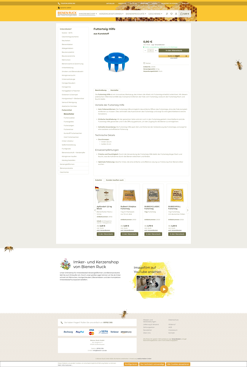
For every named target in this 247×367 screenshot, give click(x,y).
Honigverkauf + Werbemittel (73, 98)
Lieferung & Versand (151, 324)
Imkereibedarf (65, 29)
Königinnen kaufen (69, 156)
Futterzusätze (69, 118)
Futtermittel (67, 110)
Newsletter (147, 330)
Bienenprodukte (66, 168)
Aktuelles (110, 3)
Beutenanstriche (68, 56)
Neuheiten (66, 41)
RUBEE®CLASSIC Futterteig (152, 208)
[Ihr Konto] (176, 13)
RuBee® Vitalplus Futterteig (128, 208)
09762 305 (108, 322)
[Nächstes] (187, 210)
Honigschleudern (68, 83)
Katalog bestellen (68, 160)
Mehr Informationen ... (65, 365)
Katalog (133, 3)
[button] (174, 56)
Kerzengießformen (67, 164)
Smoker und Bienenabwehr (72, 71)
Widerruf (171, 324)
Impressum (172, 330)
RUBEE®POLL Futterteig (174, 208)
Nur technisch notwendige (152, 364)
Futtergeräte (69, 122)
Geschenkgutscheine (70, 37)
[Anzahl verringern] (145, 50)
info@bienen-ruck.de (100, 350)
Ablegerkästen (67, 48)
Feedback (122, 3)
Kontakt (185, 3)
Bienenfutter (69, 114)
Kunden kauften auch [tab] (115, 180)
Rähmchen (66, 60)
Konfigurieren (131, 364)
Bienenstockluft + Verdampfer (73, 152)
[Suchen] (167, 13)
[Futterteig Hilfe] (116, 60)
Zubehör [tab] (98, 180)
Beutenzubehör (68, 52)
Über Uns (144, 3)
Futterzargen (69, 125)
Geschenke (64, 172)
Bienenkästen (67, 44)
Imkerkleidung (67, 68)
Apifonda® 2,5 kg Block (104, 208)
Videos (154, 3)
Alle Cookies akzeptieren (178, 364)
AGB (170, 327)
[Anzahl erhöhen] (156, 50)
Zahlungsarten (149, 327)
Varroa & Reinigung (69, 102)
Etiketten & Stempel (70, 95)
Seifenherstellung (69, 145)
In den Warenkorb (174, 50)
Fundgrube (66, 149)
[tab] (101, 90)
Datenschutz (173, 320)
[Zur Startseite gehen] (67, 14)
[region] (116, 62)
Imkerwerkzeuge (68, 79)
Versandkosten (176, 339)
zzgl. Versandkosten (158, 45)
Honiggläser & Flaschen (71, 91)
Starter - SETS (67, 33)
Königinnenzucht (68, 75)
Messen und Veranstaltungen (149, 321)
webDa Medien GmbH (144, 358)
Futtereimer (68, 129)
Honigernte (66, 87)
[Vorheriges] (95, 210)
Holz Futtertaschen (71, 137)
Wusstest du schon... (169, 3)
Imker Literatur (67, 141)
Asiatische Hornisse (69, 106)
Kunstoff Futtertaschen (73, 133)
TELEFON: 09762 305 (68, 3)
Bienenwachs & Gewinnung (72, 64)
